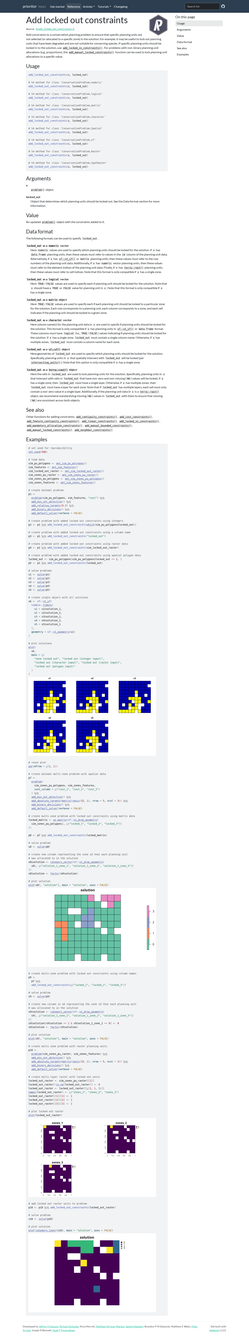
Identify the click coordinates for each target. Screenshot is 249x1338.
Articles (88, 6)
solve (40, 574)
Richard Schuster (69, 1326)
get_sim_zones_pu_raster (79, 474)
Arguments (184, 29)
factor (54, 873)
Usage (181, 23)
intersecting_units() (45, 362)
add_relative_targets (46, 505)
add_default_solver (44, 513)
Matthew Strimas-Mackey (110, 1326)
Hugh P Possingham (63, 1330)
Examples (183, 54)
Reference (73, 6)
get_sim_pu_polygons (70, 463)
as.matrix (59, 819)
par (30, 766)
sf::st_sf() (67, 258)
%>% (102, 497)
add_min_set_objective (46, 501)
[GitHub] (223, 6)
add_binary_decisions (46, 509)
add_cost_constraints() (136, 416)
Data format (184, 42)
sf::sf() (54, 349)
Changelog (120, 6)
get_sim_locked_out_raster (83, 471)
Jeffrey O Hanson (49, 1326)
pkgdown (214, 1330)
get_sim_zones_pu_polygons (83, 478)
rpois (75, 800)
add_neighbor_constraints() (93, 430)
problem (36, 497)
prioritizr (30, 6)
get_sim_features (63, 467)
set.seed (34, 451)
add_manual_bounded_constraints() (108, 425)
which (90, 524)
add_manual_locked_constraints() (91, 52)
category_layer (46, 1230)
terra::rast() (133, 267)
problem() (37, 189)
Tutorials (103, 6)
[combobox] (202, 6)
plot (31, 647)
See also (182, 48)
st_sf (46, 601)
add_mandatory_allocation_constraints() (54, 425)
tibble (47, 605)
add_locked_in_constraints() (82, 48)
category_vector (61, 862)
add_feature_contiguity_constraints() (53, 421)
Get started (57, 6)
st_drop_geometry (85, 819)
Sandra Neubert (134, 1326)
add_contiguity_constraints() (96, 416)
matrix (66, 800)
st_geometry (61, 631)
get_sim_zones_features (77, 482)
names (32, 1092)
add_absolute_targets (46, 800)
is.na (59, 1084)
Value (180, 35)
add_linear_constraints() (99, 421)
